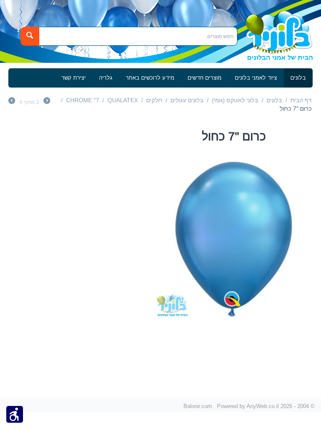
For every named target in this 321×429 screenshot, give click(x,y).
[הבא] (11, 101)
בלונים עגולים (187, 100)
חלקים (154, 100)
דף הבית (301, 100)
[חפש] (29, 36)
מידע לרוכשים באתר (150, 77)
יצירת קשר (73, 77)
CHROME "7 (82, 100)
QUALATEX (122, 100)
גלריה (105, 77)
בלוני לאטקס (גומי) (235, 100)
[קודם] (46, 101)
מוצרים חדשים (205, 77)
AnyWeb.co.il (263, 406)
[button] (14, 414)
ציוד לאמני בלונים (256, 77)
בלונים (298, 77)
